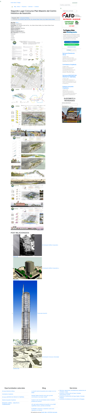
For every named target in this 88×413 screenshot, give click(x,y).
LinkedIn (13, 37)
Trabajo (18, 2)
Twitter (12, 36)
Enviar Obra (13, 2)
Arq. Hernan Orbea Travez (37, 19)
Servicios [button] (30, 6)
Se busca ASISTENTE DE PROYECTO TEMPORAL (70, 76)
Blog (15, 6)
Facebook (13, 34)
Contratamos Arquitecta (69, 64)
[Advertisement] (35, 378)
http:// (17, 22)
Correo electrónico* (66, 102)
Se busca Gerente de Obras (8, 391)
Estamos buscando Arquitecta (68, 87)
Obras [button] (18, 6)
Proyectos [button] (24, 6)
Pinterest (13, 39)
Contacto (36, 6)
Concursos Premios (24, 17)
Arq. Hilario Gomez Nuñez (49, 19)
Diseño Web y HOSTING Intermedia (49, 412)
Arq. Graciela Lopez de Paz (24, 19)
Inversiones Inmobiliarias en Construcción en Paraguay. (72, 399)
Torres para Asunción (42, 313)
